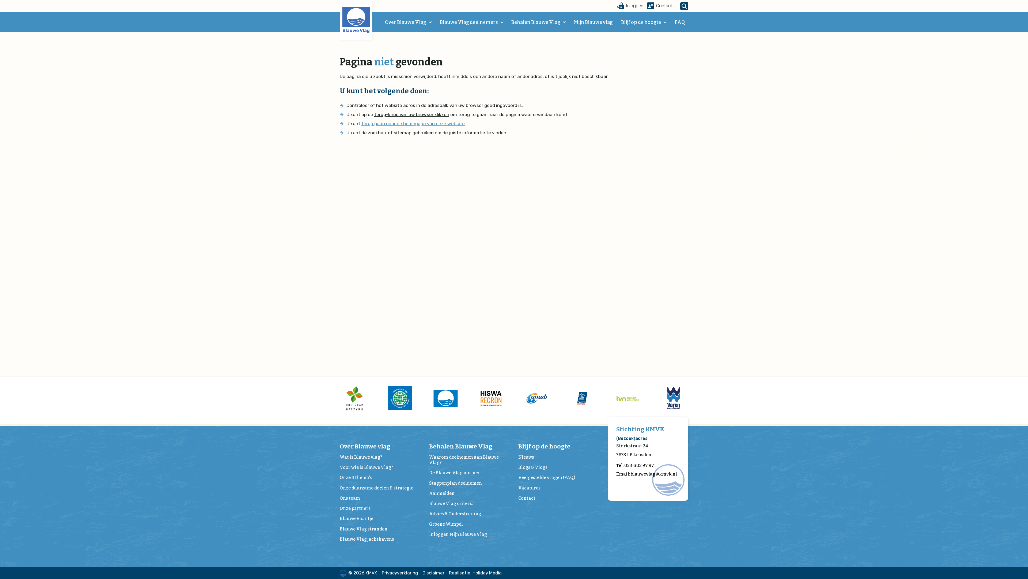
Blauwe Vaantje (356, 518)
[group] (354, 398)
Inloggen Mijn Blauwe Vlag (458, 534)
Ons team (350, 498)
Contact (526, 498)
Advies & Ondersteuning (455, 513)
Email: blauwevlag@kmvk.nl (646, 474)
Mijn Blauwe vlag (593, 22)
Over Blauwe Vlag (405, 22)
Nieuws (526, 457)
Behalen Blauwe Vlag (535, 22)
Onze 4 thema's (356, 477)
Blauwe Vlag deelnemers (469, 22)
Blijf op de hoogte (641, 22)
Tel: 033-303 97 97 (635, 465)
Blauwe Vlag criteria (451, 503)
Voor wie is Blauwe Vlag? (366, 467)
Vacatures (529, 488)
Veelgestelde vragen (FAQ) (546, 477)
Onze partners (355, 508)
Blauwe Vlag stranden (363, 529)
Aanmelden (442, 493)
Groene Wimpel (446, 524)
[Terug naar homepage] (356, 20)
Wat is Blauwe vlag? (361, 457)
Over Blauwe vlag (365, 446)
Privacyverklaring (400, 573)
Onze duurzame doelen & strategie (376, 488)
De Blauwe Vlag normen (455, 472)
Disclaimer (433, 573)
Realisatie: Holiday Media (475, 573)
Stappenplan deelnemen (455, 483)
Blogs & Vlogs (532, 467)
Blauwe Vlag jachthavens (367, 539)
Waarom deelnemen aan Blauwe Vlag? (464, 460)
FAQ (680, 22)
